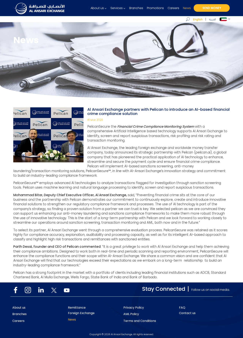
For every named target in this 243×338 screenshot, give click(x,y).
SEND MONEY (211, 8)
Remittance (77, 307)
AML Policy (131, 314)
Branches (136, 8)
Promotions (155, 8)
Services (116, 8)
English (198, 19)
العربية (212, 19)
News (187, 8)
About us (97, 8)
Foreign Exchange (81, 313)
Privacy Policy (133, 307)
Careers (173, 8)
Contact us (187, 313)
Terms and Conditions (139, 321)
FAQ (182, 307)
